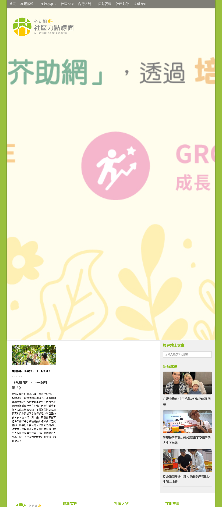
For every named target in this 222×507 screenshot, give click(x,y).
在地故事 (46, 4)
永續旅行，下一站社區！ (37, 371)
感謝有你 (139, 4)
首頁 (12, 4)
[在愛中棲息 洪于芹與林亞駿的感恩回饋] (187, 383)
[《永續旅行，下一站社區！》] (34, 355)
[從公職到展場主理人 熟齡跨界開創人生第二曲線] (187, 460)
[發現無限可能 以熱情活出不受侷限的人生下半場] (187, 421)
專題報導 (26, 4)
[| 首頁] (43, 27)
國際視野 (104, 4)
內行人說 (84, 4)
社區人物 (67, 4)
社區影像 (122, 4)
